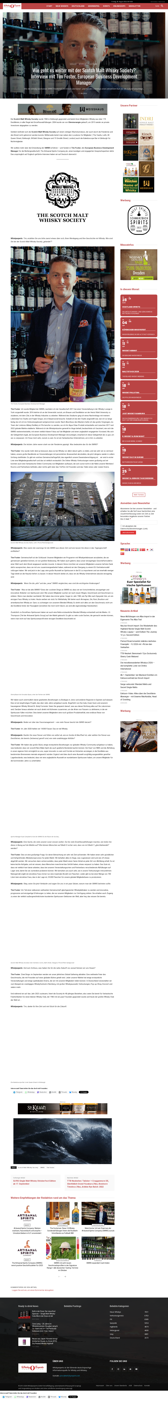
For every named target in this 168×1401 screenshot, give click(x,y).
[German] (122, 549)
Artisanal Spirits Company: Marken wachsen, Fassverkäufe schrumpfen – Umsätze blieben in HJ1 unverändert (27, 1230)
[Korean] (152, 549)
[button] (160, 6)
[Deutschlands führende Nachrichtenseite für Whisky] (21, 6)
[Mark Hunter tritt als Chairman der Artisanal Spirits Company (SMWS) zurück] (98, 1213)
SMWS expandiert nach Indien (98, 1263)
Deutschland (62, 1260)
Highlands (62, 1225)
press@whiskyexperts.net (70, 1376)
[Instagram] (118, 1369)
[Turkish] (122, 553)
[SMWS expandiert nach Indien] (98, 1248)
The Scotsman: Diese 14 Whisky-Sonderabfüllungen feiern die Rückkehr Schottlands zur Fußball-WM (62, 1230)
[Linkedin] (124, 1369)
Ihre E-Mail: (125, 519)
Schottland (92, 64)
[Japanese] (147, 549)
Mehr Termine (139, 495)
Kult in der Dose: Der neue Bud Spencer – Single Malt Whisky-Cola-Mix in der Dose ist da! (44, 1313)
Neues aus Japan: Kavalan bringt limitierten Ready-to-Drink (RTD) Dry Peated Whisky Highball (44, 1341)
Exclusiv (73, 64)
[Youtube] (136, 1369)
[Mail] (130, 1369)
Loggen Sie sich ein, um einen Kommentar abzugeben (33, 1290)
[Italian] (139, 549)
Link (145, 528)
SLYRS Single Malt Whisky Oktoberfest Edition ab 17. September (34, 1182)
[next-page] (65, 1276)
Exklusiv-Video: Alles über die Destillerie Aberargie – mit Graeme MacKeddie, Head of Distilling (138, 696)
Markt (27, 1225)
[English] (127, 549)
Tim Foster (50, 1167)
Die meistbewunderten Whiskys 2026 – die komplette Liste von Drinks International (137, 666)
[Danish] (135, 549)
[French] (131, 549)
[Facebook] (112, 1369)
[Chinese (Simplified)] (143, 549)
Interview (82, 64)
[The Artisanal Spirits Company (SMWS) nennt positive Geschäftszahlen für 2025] (27, 1248)
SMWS (42, 1167)
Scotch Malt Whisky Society (28, 1167)
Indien (98, 1260)
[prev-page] (59, 1276)
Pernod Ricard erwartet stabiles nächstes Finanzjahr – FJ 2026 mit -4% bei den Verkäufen (138, 644)
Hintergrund (98, 1225)
